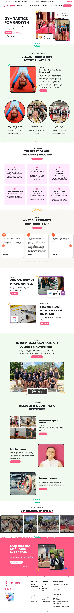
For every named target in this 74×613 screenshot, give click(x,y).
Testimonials (44, 588)
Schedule (32, 599)
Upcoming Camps (34, 595)
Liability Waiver (45, 599)
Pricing (39, 5)
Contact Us (44, 592)
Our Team (44, 586)
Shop (56, 5)
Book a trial (8, 32)
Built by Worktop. (46, 611)
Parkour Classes (33, 590)
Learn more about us (37, 356)
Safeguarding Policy (46, 601)
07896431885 (58, 589)
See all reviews (37, 228)
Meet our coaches (15, 461)
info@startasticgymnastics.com (29, 1)
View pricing (14, 293)
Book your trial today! (16, 562)
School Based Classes (35, 592)
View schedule (44, 323)
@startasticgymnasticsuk (37, 511)
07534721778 (58, 594)
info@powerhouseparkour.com (60, 596)
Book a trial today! (37, 159)
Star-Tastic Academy (35, 588)
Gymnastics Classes (34, 586)
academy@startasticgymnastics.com (62, 606)
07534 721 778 (17, 32)
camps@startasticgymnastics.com (61, 601)
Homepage (32, 584)
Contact (60, 5)
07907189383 (58, 599)
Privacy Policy (45, 595)
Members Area (51, 5)
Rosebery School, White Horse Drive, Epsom (45, 1)
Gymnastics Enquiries (7, 1)
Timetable (44, 5)
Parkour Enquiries (17, 1)
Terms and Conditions (46, 597)
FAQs (43, 590)
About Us (44, 584)
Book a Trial (66, 5)
